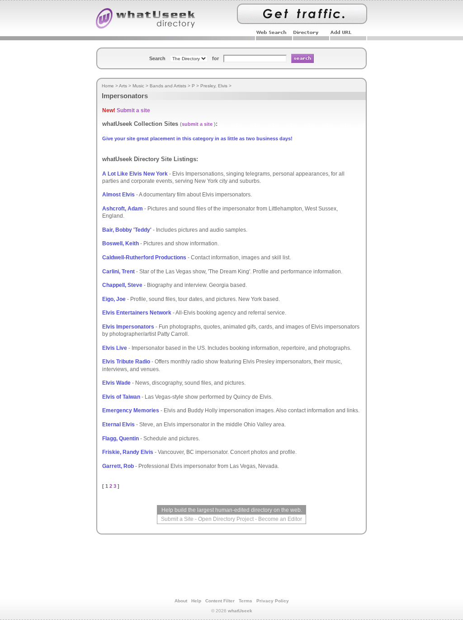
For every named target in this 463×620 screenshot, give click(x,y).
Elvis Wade (116, 383)
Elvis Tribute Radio (126, 361)
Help (196, 600)
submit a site (197, 124)
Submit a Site (177, 519)
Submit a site (133, 110)
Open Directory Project (226, 519)
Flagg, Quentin (120, 438)
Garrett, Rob (118, 466)
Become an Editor (280, 519)
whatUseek (240, 610)
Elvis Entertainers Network (136, 313)
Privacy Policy (272, 600)
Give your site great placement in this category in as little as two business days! (197, 138)
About (181, 600)
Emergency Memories (130, 410)
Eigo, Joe (114, 299)
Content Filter (220, 600)
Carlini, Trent (118, 271)
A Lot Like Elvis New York (135, 174)
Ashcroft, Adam (122, 208)
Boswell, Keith (120, 243)
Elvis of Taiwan (121, 397)
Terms (245, 600)
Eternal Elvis (118, 424)
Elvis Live (114, 348)
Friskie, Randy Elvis (127, 452)
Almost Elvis (118, 194)
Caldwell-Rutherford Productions (144, 257)
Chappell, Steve (122, 285)
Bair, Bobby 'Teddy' (126, 230)
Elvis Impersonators (128, 327)
